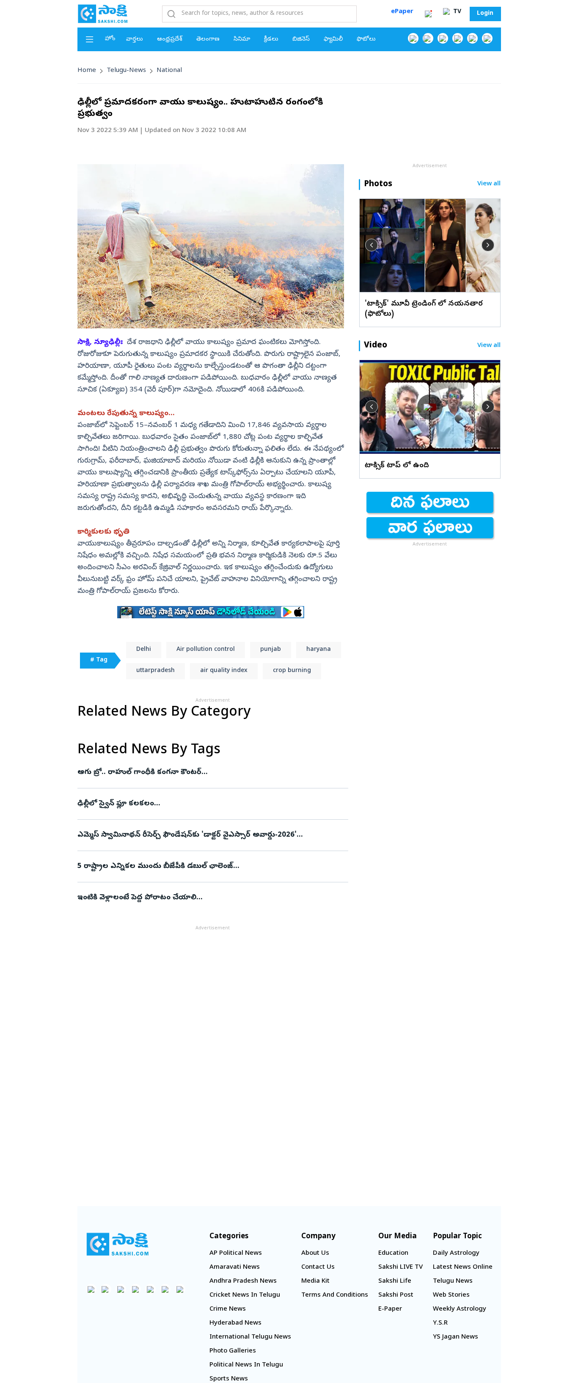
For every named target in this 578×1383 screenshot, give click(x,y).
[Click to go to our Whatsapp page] (428, 38)
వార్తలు (134, 40)
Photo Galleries (232, 1351)
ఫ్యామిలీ (333, 40)
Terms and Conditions (334, 1295)
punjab (270, 650)
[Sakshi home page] (117, 1244)
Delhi (143, 650)
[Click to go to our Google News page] (487, 38)
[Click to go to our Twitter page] (443, 38)
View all (489, 184)
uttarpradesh (155, 671)
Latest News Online (463, 1267)
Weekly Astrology (459, 1309)
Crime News (227, 1309)
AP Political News (235, 1253)
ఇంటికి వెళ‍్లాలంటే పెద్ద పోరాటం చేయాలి (211, 898)
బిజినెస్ (301, 40)
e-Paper (390, 1309)
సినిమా (242, 40)
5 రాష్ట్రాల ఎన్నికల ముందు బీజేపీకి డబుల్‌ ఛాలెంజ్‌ (202, 866)
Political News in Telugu (246, 1365)
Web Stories (451, 1295)
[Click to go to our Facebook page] (413, 38)
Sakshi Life (394, 1281)
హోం (110, 39)
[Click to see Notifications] (428, 14)
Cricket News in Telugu (244, 1295)
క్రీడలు (271, 40)
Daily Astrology (456, 1253)
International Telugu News (250, 1337)
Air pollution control (205, 650)
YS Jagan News (455, 1337)
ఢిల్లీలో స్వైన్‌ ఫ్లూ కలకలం (210, 804)
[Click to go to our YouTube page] (472, 38)
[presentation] (371, 245)
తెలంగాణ (208, 40)
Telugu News (453, 1281)
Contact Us (318, 1267)
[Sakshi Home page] (102, 13)
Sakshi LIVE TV (400, 1267)
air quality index (224, 671)
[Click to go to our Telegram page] (165, 1289)
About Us (315, 1253)
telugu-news (126, 70)
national (169, 70)
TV (456, 12)
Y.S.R (440, 1323)
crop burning (292, 671)
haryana (318, 650)
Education (393, 1253)
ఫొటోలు (366, 40)
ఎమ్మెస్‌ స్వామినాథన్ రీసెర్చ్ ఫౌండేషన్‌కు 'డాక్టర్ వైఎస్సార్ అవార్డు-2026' (204, 835)
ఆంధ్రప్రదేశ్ (169, 40)
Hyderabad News (235, 1323)
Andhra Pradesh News (243, 1281)
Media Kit (315, 1281)
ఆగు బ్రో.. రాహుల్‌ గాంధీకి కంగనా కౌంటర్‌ (208, 772)
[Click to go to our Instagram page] (457, 38)
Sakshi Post (395, 1295)
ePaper (402, 12)
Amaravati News (234, 1267)
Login (485, 14)
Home (86, 70)
